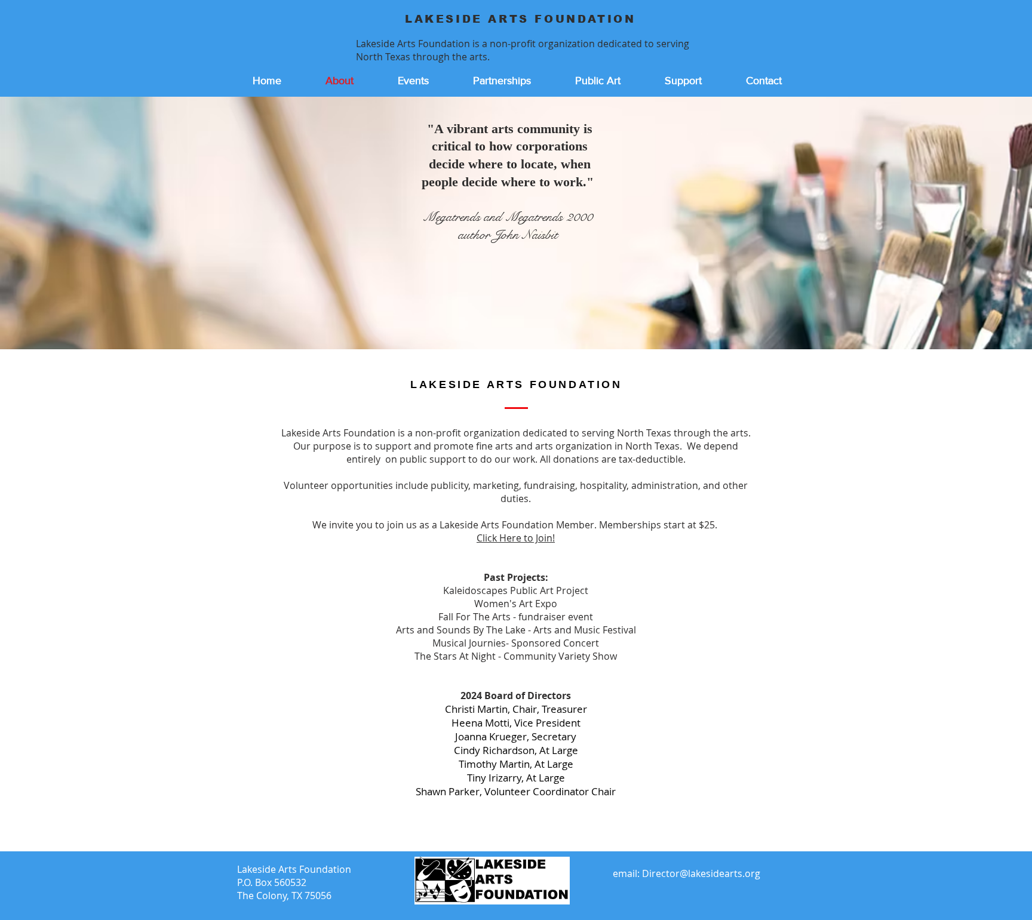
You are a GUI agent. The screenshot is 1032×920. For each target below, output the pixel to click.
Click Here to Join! (516, 537)
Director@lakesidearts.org (701, 873)
